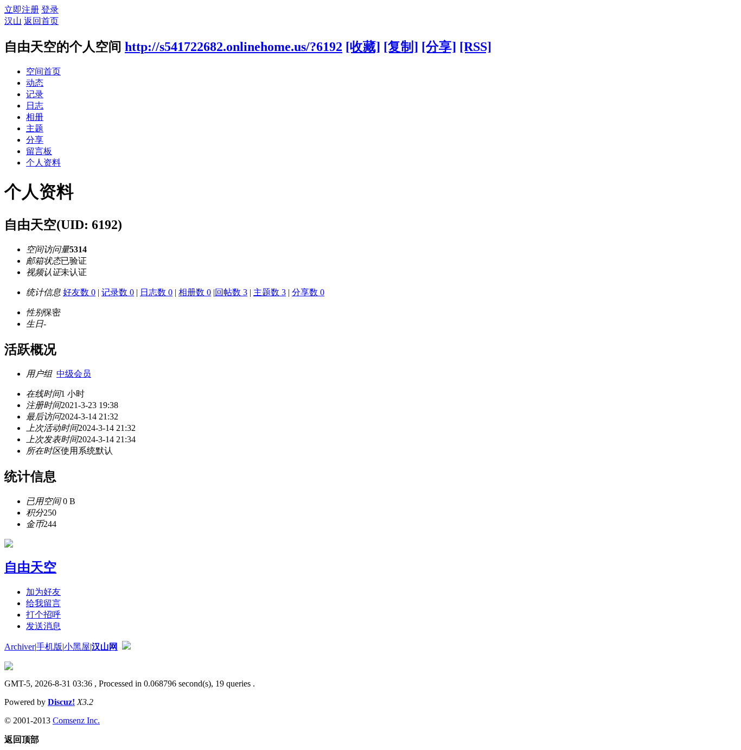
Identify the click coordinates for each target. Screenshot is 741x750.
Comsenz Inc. (76, 720)
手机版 (49, 646)
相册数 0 (194, 292)
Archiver (19, 646)
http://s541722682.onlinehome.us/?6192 (233, 47)
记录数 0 (117, 292)
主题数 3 (269, 292)
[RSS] (475, 47)
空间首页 (43, 71)
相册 (34, 117)
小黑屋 (77, 646)
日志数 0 (156, 292)
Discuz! (61, 702)
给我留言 (43, 603)
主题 (34, 128)
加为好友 (43, 591)
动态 (34, 82)
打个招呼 (43, 614)
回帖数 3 (231, 292)
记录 (34, 94)
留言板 (39, 151)
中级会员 (73, 373)
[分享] (438, 47)
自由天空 (30, 567)
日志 (34, 105)
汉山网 (105, 646)
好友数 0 (79, 292)
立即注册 (21, 9)
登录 (50, 9)
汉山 (13, 21)
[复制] (401, 47)
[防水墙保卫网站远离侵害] (126, 646)
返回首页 (41, 21)
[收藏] (363, 47)
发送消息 (43, 626)
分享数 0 (308, 292)
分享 (34, 139)
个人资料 (43, 162)
